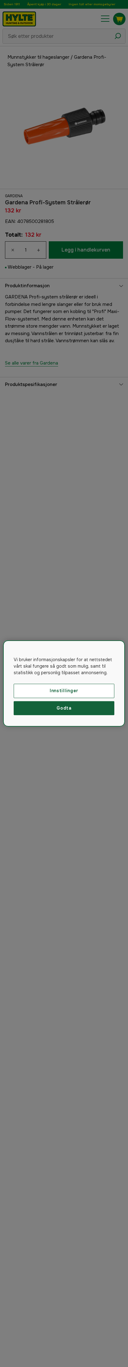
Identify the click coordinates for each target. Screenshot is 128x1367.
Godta (64, 708)
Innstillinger (64, 690)
